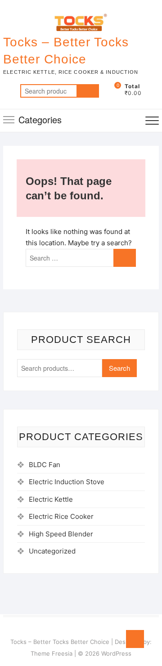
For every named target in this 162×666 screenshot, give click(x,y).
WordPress (116, 653)
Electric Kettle (51, 499)
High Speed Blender (61, 534)
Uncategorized (52, 551)
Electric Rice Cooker (61, 516)
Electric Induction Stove (66, 481)
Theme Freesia (51, 653)
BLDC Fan (44, 464)
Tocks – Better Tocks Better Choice (66, 50)
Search (87, 91)
